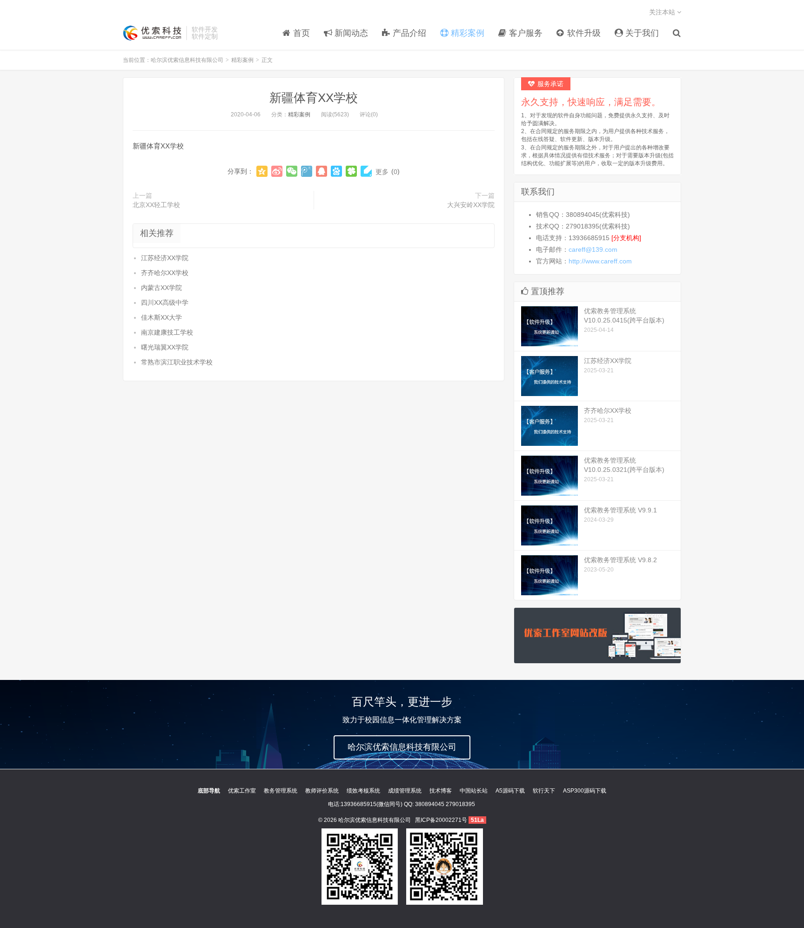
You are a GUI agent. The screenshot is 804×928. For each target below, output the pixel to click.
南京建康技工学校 (167, 332)
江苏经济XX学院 (164, 258)
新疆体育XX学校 (313, 98)
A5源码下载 (510, 790)
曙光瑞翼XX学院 (164, 347)
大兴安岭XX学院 (471, 204)
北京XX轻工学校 (156, 204)
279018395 (460, 804)
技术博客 (440, 790)
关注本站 (663, 12)
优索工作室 (242, 790)
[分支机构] (626, 238)
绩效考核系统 (363, 790)
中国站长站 (474, 790)
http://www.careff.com (600, 261)
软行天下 (544, 790)
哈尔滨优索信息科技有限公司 (152, 33)
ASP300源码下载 (584, 790)
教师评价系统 (322, 790)
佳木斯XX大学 (161, 317)
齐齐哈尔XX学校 (164, 272)
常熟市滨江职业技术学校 (177, 362)
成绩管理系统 (405, 790)
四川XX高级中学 (164, 302)
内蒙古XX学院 (161, 287)
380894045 (429, 804)
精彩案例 (242, 60)
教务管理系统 (280, 790)
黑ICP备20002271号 (441, 820)
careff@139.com (593, 249)
